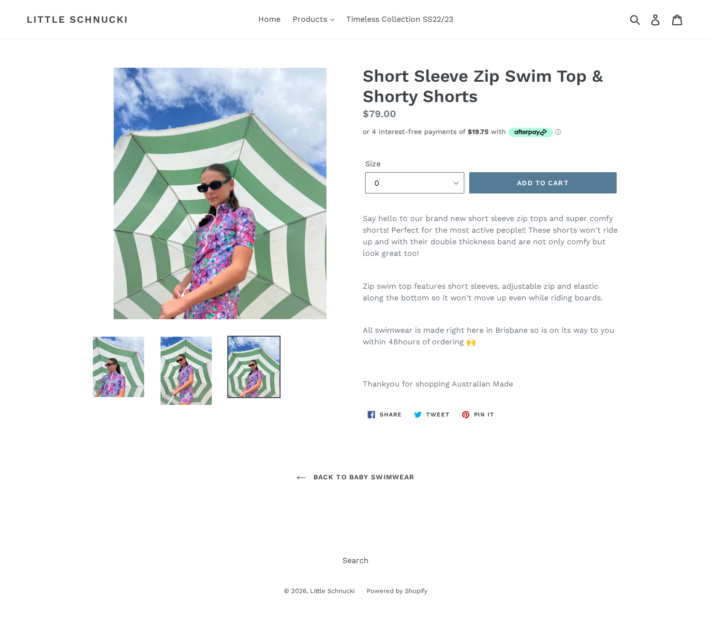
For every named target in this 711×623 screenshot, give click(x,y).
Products (311, 19)
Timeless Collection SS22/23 (399, 19)
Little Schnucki (77, 19)
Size (373, 163)
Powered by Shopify (397, 590)
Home (269, 19)
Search (355, 560)
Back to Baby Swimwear (363, 477)
